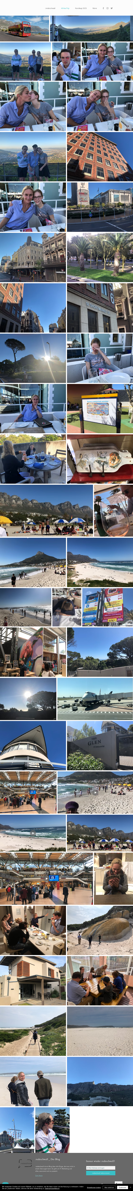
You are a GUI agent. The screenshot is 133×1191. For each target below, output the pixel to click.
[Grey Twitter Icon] (111, 8)
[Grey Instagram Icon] (107, 8)
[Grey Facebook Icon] (103, 8)
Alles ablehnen (109, 1187)
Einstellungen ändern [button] (94, 1187)
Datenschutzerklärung (52, 1188)
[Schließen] (130, 1187)
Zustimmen (122, 1187)
